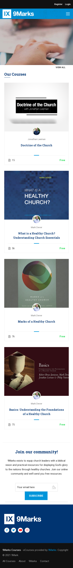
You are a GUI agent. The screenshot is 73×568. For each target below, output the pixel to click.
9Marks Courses (12, 550)
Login (67, 4)
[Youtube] (20, 530)
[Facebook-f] (6, 530)
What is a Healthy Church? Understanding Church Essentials (36, 235)
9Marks (33, 561)
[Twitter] (13, 530)
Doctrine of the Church (36, 145)
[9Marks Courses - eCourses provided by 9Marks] (18, 13)
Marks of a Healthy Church (36, 321)
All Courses (9, 561)
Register (58, 4)
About (22, 561)
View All (60, 67)
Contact (44, 561)
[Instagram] (27, 530)
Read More (36, 107)
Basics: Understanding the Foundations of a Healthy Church (36, 412)
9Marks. (52, 550)
